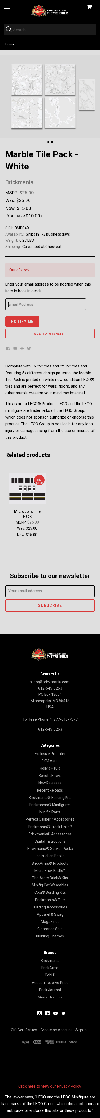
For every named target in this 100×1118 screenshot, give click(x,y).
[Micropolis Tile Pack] (27, 489)
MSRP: (12, 192)
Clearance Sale (50, 929)
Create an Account (56, 1030)
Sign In (81, 1030)
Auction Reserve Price (50, 982)
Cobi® (50, 975)
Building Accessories (50, 907)
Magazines (50, 921)
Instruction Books (50, 856)
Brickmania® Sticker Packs (50, 848)
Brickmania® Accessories (50, 834)
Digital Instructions (50, 841)
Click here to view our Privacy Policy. (50, 1086)
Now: (11, 208)
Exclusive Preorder (50, 754)
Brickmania (50, 960)
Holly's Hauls (50, 768)
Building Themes (50, 936)
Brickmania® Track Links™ (50, 827)
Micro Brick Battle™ (50, 870)
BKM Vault (50, 761)
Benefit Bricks (50, 775)
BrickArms (50, 968)
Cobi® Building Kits (50, 892)
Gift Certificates (24, 1030)
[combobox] (50, 29)
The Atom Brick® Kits (50, 878)
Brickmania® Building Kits (50, 797)
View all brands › (50, 997)
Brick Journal (50, 990)
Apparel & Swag (50, 914)
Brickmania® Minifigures (50, 805)
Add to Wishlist (50, 334)
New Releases (50, 783)
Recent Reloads (50, 790)
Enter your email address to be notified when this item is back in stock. (48, 287)
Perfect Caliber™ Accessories (50, 819)
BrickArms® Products (50, 863)
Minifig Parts (50, 812)
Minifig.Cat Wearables (50, 885)
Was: (10, 200)
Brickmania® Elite (50, 900)
